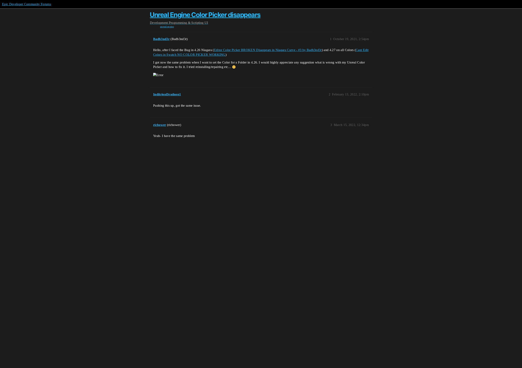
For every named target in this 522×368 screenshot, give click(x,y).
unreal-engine (167, 26)
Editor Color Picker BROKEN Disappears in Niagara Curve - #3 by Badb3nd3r (268, 50)
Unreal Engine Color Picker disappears (205, 15)
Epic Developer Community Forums (26, 4)
